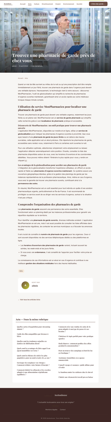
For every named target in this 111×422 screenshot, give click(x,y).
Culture (36, 4)
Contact (63, 409)
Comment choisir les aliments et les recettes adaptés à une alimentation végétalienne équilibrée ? (34, 372)
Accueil (22, 4)
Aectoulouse (60, 395)
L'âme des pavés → (98, 4)
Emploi (58, 4)
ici (26, 160)
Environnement (68, 4)
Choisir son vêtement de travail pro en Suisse (76, 377)
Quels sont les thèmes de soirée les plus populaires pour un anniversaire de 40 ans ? (34, 357)
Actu (29, 4)
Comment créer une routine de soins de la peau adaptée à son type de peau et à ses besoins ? (74, 329)
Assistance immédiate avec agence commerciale (72, 359)
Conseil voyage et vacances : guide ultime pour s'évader (76, 366)
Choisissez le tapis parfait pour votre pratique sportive (76, 337)
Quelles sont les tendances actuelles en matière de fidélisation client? (32, 342)
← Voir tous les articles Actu (29, 300)
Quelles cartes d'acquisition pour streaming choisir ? (33, 328)
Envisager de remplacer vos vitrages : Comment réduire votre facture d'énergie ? (33, 364)
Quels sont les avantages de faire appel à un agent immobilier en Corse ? (33, 349)
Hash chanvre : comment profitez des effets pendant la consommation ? (75, 344)
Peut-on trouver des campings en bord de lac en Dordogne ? (75, 352)
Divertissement (47, 4)
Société (79, 4)
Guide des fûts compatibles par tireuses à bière (32, 335)
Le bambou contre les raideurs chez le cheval (76, 372)
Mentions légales (51, 409)
